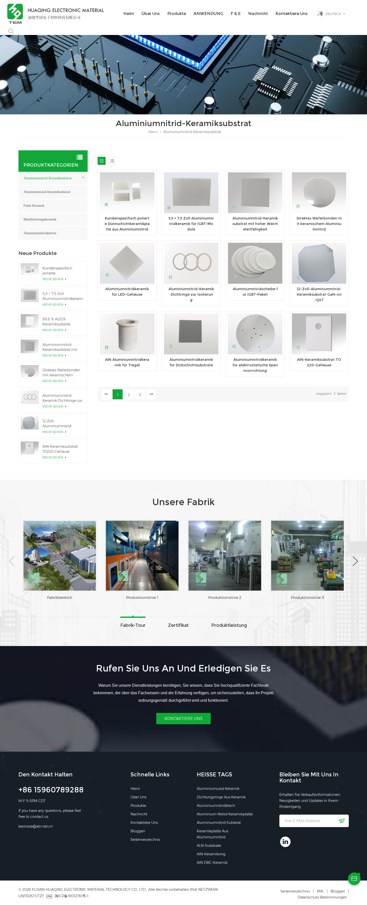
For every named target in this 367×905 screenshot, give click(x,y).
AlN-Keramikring (211, 854)
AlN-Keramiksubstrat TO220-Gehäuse (319, 362)
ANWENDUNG (208, 13)
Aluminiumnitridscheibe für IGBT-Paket (255, 292)
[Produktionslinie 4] (307, 555)
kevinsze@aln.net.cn (35, 826)
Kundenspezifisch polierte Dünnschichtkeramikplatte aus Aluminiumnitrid (127, 223)
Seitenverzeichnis (145, 839)
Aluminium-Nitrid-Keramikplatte (225, 814)
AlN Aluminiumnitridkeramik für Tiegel (127, 362)
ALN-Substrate (209, 845)
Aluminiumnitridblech (216, 805)
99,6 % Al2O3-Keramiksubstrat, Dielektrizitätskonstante (62, 322)
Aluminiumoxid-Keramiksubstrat (46, 192)
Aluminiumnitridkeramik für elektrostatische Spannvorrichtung (255, 365)
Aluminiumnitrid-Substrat (219, 822)
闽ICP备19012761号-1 (71, 896)
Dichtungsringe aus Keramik (221, 797)
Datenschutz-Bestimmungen (322, 897)
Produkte (176, 13)
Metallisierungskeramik (39, 219)
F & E (236, 13)
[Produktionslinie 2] (142, 555)
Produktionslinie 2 (142, 597)
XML (320, 891)
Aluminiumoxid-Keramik (218, 788)
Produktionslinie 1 (59, 597)
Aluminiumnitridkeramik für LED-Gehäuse (127, 292)
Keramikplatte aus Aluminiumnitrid (212, 834)
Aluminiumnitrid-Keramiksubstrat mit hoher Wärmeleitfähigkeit (255, 223)
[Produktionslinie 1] (60, 555)
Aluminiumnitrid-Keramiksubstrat (47, 178)
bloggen (138, 831)
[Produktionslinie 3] (225, 555)
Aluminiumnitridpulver (39, 233)
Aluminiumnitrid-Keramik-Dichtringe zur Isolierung (191, 294)
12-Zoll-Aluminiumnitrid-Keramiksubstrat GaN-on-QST (319, 294)
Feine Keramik (33, 206)
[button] (11, 561)
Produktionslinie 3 (224, 597)
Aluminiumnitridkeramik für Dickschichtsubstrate (191, 362)
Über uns (151, 13)
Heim (128, 13)
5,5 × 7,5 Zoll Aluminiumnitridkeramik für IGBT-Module (191, 223)
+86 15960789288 (51, 790)
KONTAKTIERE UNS (183, 718)
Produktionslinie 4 (307, 597)
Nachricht (258, 13)
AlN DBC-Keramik (212, 862)
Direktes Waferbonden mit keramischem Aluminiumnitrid (319, 223)
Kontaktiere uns (291, 13)
